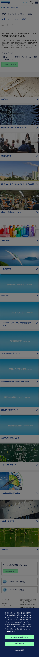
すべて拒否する (19, 643)
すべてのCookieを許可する (19, 637)
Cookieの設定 (19, 650)
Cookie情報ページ (11, 631)
